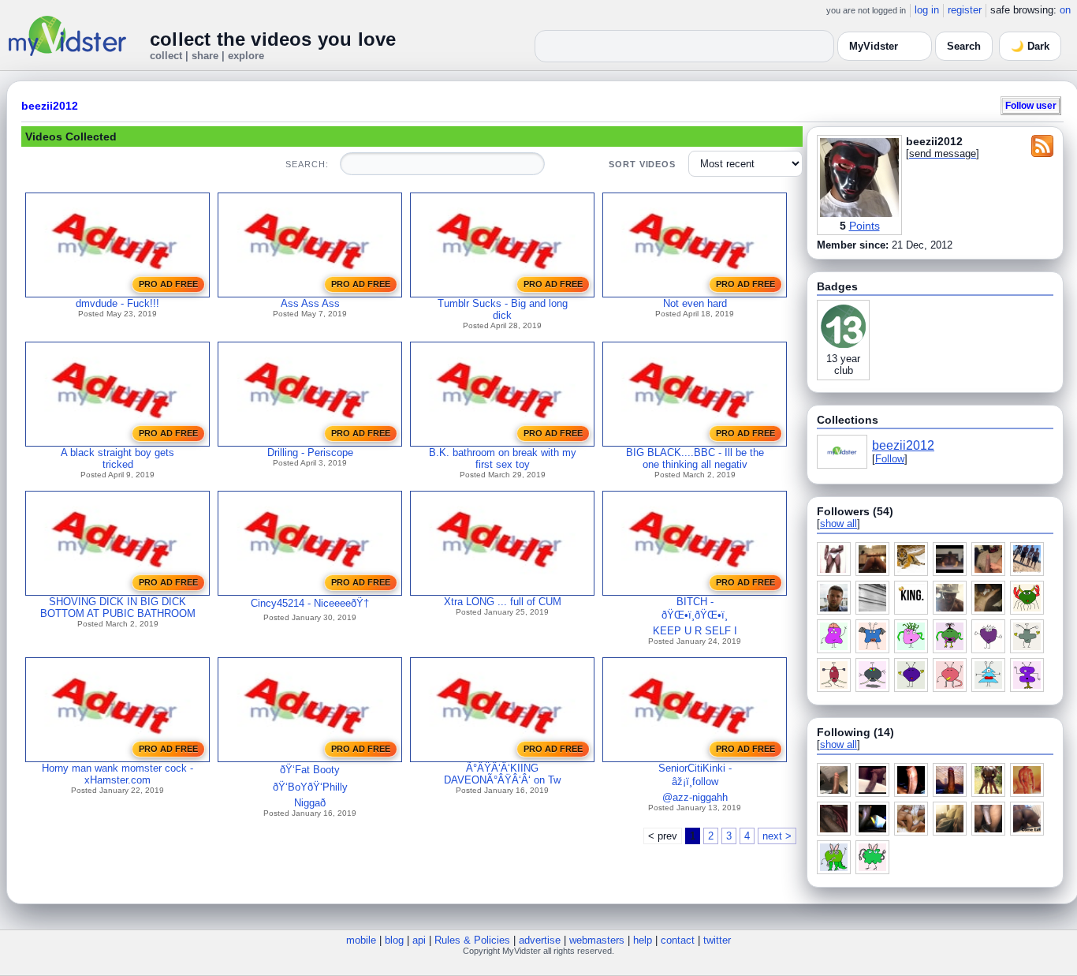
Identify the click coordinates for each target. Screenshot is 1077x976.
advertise (540, 940)
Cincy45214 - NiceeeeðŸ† (310, 603)
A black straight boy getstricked (117, 458)
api (419, 940)
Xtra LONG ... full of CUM (502, 602)
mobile (361, 940)
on (1065, 10)
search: (306, 164)
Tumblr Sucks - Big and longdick (503, 309)
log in (927, 10)
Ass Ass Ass (310, 303)
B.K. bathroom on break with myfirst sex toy (502, 458)
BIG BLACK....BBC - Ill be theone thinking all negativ (695, 458)
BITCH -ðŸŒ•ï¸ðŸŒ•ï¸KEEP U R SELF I (695, 616)
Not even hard (695, 303)
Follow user (1031, 105)
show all (838, 523)
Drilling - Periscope (310, 452)
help (642, 940)
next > (777, 836)
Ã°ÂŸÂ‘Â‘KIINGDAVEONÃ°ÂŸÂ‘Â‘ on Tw (502, 774)
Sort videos (642, 164)
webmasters (596, 940)
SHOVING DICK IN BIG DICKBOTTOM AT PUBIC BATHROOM (118, 607)
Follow (889, 459)
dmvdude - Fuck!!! (117, 303)
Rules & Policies (472, 940)
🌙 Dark (1030, 46)
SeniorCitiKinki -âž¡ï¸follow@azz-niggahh (695, 782)
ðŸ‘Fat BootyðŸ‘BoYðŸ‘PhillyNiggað (310, 786)
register (965, 10)
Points (864, 225)
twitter (717, 940)
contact (678, 940)
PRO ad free (168, 284)
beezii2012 (49, 105)
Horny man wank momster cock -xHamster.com (117, 774)
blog (394, 940)
